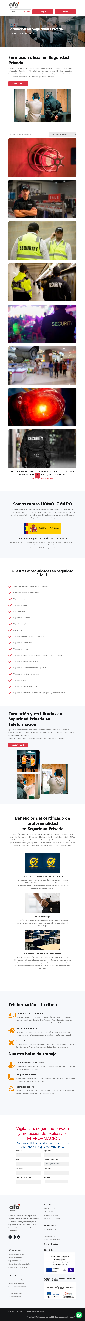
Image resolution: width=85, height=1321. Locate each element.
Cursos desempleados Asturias (19, 1264)
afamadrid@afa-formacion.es (54, 1212)
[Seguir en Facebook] (10, 1237)
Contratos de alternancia (17, 1286)
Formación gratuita (15, 1257)
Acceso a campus (50, 1233)
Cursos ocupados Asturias (17, 1267)
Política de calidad (15, 1293)
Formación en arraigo (16, 1280)
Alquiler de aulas (50, 1229)
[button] (79, 1315)
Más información (18, 83)
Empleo (65, 12)
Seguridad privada (14, 1261)
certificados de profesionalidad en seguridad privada (46, 834)
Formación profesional (16, 1254)
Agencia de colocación (52, 1239)
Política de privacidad (44, 1317)
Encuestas (12, 1290)
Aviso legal (31, 1317)
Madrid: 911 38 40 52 (52, 1218)
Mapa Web (72, 1317)
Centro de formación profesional (21, 33)
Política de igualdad (15, 1296)
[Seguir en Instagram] (14, 1237)
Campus (43, 12)
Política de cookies (60, 1317)
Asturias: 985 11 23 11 (52, 1215)
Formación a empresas (16, 1283)
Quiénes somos (49, 1236)
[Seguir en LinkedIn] (18, 1237)
